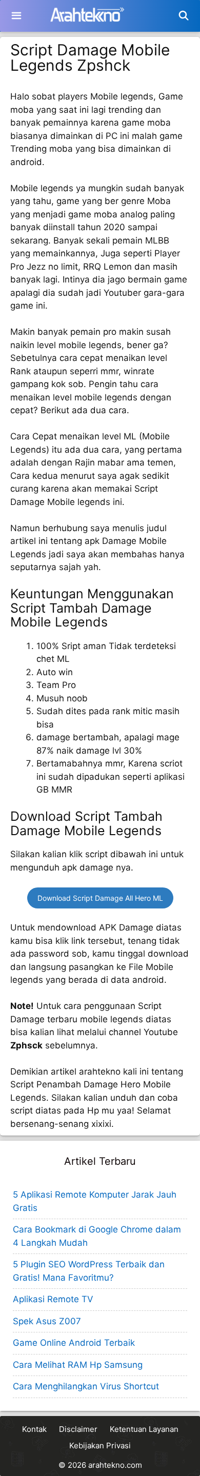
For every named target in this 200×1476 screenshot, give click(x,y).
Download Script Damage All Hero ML (100, 898)
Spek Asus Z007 (47, 1321)
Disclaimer (78, 1429)
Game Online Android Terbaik (74, 1343)
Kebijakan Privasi (100, 1445)
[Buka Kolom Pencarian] (184, 16)
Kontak (34, 1429)
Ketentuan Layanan (144, 1429)
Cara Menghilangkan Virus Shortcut (86, 1386)
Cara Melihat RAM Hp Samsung (78, 1365)
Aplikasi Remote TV (53, 1299)
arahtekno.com (115, 1465)
